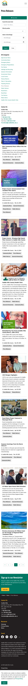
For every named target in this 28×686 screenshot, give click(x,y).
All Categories (5, 55)
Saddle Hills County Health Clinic (12, 282)
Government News (6, 74)
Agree (4, 683)
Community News (19, 163)
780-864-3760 (6, 117)
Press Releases (6, 159)
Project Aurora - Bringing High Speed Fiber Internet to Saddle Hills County (13, 239)
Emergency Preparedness (7, 65)
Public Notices (16, 159)
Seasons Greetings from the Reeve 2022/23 (12, 445)
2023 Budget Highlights (9, 375)
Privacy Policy (5, 626)
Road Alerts (4, 90)
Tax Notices (4, 95)
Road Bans (4, 93)
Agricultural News (5, 57)
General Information (8, 163)
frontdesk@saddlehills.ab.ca (9, 122)
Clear (12, 48)
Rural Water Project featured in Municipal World (12, 419)
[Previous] (5, 564)
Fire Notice (4, 67)
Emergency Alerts (5, 62)
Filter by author (6, 28)
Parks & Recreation (6, 81)
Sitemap (3, 624)
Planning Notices (5, 83)
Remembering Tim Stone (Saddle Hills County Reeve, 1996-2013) (14, 331)
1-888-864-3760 (10, 121)
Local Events (4, 76)
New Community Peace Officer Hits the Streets (14, 147)
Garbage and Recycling (7, 69)
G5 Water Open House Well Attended (14, 486)
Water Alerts (4, 97)
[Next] (23, 564)
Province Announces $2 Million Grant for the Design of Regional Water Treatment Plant (13, 532)
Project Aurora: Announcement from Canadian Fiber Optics (13, 189)
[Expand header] (25, 3)
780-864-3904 (7, 119)
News (2, 628)
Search (5, 48)
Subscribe (14, 18)
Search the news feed (7, 22)
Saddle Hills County (8, 156)
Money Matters (7, 209)
